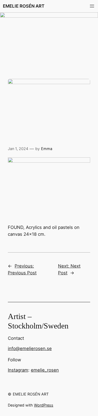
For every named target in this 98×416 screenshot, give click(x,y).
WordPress (43, 405)
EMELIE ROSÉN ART (23, 6)
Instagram (18, 370)
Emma (46, 148)
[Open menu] (92, 6)
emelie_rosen (45, 370)
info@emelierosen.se (30, 348)
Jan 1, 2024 (18, 148)
